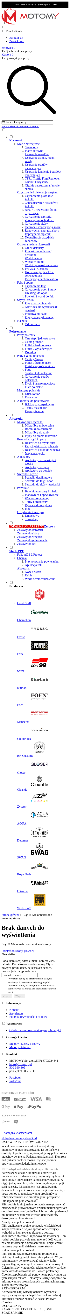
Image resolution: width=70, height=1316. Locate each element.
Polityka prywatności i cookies (28, 1016)
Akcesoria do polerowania (33, 400)
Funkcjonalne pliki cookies (18, 1201)
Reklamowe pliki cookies (17, 1250)
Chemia (22, 558)
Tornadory (31, 519)
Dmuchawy (32, 515)
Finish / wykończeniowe (40, 366)
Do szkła (30, 352)
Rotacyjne (31, 397)
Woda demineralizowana (40, 578)
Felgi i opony (25, 282)
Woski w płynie (34, 261)
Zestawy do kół (26, 543)
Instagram (15, 1081)
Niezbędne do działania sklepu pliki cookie (31, 1169)
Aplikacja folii (33, 565)
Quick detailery (34, 247)
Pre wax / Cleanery (36, 268)
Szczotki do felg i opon (39, 481)
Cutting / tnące (34, 341)
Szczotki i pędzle (27, 474)
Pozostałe (23, 488)
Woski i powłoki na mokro (41, 265)
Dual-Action (32, 394)
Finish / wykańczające (38, 348)
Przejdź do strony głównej (18, 950)
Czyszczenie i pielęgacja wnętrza (37, 192)
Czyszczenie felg (35, 286)
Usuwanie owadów (37, 154)
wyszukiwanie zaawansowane (20, 126)
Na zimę (22, 320)
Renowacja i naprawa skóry (42, 230)
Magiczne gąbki (35, 453)
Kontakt (14, 1009)
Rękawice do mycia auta (40, 442)
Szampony (31, 147)
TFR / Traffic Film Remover (42, 178)
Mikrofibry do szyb (37, 432)
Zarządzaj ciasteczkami (18, 1133)
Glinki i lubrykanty (36, 182)
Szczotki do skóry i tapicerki (42, 484)
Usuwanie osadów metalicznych (36, 166)
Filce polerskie (34, 387)
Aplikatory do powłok (38, 470)
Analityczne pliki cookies (17, 1222)
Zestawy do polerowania (32, 540)
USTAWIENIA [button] (11, 1305)
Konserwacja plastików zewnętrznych (39, 273)
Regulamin (16, 1013)
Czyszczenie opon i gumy (41, 289)
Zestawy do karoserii (30, 530)
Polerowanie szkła (36, 313)
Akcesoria (23, 568)
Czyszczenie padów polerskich (37, 378)
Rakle (28, 575)
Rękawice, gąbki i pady (31, 439)
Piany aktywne (34, 150)
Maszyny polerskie (28, 390)
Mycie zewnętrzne (28, 143)
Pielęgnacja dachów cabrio (41, 279)
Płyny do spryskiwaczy (39, 317)
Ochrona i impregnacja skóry (42, 227)
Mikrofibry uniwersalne (39, 425)
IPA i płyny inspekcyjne (39, 404)
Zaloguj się (16, 37)
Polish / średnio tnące (38, 345)
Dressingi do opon (36, 293)
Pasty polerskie (26, 335)
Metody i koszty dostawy (24, 1043)
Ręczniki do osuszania (38, 429)
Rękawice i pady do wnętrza (42, 449)
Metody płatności (20, 1047)
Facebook (15, 1077)
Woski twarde (33, 258)
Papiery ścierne (34, 411)
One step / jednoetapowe (40, 338)
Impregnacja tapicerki (38, 234)
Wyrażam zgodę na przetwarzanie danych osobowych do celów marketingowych (30, 980)
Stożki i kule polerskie (38, 373)
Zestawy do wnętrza (29, 536)
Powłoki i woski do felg (39, 296)
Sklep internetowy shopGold (19, 1138)
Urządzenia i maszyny (30, 512)
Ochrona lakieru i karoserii (33, 244)
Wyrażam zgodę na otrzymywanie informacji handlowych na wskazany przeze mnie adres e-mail (32, 989)
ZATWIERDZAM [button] (13, 1288)
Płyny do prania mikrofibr (41, 436)
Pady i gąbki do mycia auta (41, 446)
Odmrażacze (32, 324)
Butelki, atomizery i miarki (41, 491)
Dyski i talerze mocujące (40, 383)
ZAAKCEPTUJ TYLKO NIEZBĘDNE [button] (27, 1309)
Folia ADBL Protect (29, 554)
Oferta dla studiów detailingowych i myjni (35, 1030)
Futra (28, 369)
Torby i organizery (36, 501)
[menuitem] (35, 230)
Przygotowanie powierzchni (42, 561)
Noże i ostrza (33, 572)
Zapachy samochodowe (39, 220)
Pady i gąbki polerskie (30, 355)
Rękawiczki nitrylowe (38, 505)
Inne (27, 508)
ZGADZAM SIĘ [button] (12, 1312)
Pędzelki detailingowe (38, 477)
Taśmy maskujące (36, 407)
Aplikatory (23, 456)
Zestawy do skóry (28, 533)
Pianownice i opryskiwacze (42, 494)
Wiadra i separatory (37, 498)
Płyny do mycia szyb (38, 303)
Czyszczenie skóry (36, 223)
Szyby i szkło (25, 299)
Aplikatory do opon (37, 467)
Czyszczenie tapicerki (38, 216)
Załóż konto (16, 41)
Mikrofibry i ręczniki (30, 422)
